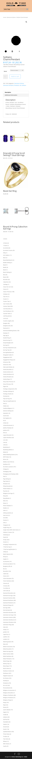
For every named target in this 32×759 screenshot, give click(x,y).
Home (4, 17)
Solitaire (24, 85)
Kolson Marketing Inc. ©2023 (19, 757)
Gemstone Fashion (11, 17)
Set (20, 85)
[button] (26, 22)
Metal (5, 71)
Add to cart (15, 76)
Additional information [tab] (11, 95)
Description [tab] (8, 92)
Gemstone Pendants (8, 85)
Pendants (16, 85)
